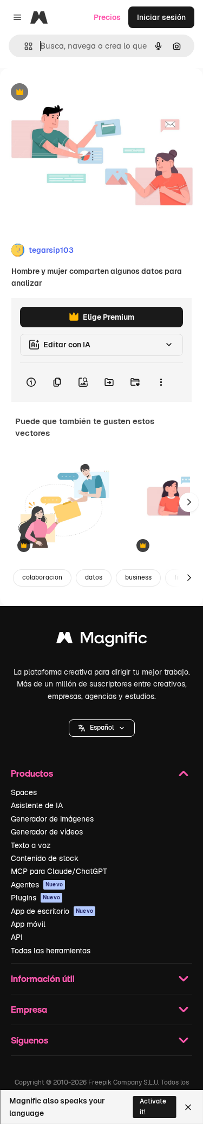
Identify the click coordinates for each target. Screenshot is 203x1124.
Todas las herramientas (50, 950)
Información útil (43, 978)
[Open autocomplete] (24, 46)
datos (93, 577)
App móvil (28, 924)
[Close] (188, 1107)
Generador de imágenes (52, 819)
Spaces (24, 792)
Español (102, 727)
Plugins (35, 898)
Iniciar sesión (161, 17)
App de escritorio (52, 911)
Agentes (37, 885)
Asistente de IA (37, 805)
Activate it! (153, 1106)
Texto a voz (31, 845)
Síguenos (29, 1040)
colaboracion (42, 577)
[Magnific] (101, 640)
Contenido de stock (44, 858)
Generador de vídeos (47, 832)
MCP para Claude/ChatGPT (59, 871)
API (17, 937)
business (138, 577)
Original (69, 93)
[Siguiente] (189, 502)
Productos (32, 773)
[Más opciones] (161, 382)
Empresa (29, 1009)
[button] (102, 728)
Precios (107, 17)
